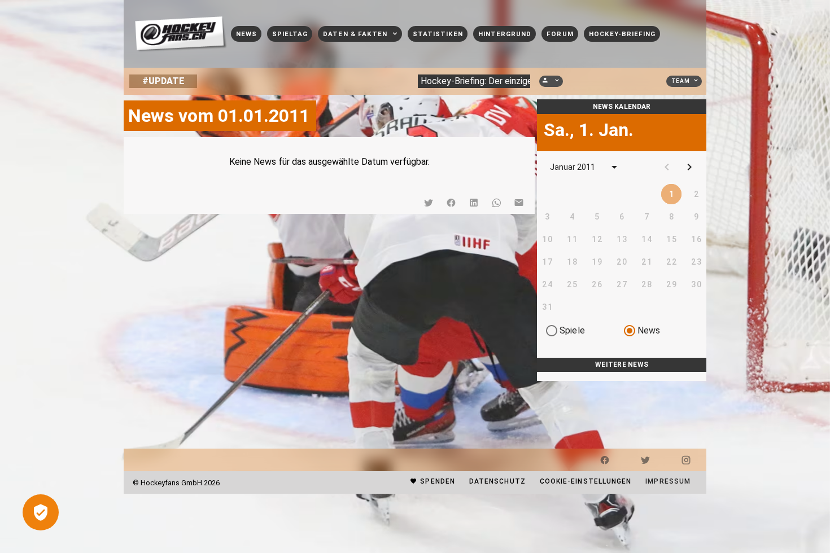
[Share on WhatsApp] (496, 202)
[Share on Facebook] (451, 202)
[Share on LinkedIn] (473, 202)
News (649, 330)
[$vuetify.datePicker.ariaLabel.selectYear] (614, 167)
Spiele (572, 330)
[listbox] (621, 376)
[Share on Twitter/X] (428, 202)
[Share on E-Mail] (519, 202)
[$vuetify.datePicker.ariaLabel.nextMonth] (689, 167)
